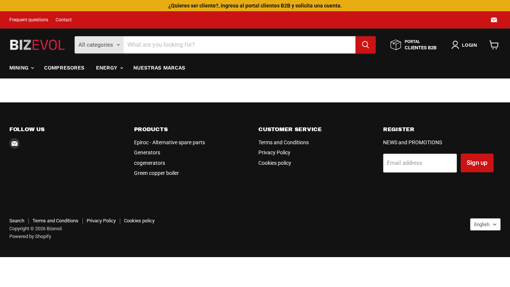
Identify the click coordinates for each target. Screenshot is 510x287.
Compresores (64, 68)
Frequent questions (28, 19)
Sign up (477, 162)
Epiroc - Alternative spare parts (169, 142)
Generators (147, 152)
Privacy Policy (274, 152)
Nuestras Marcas (159, 68)
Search (16, 220)
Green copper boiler (156, 173)
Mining (19, 68)
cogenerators (149, 163)
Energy (107, 68)
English (481, 224)
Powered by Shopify (30, 236)
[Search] (365, 44)
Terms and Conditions (283, 142)
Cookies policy (274, 163)
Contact (64, 19)
